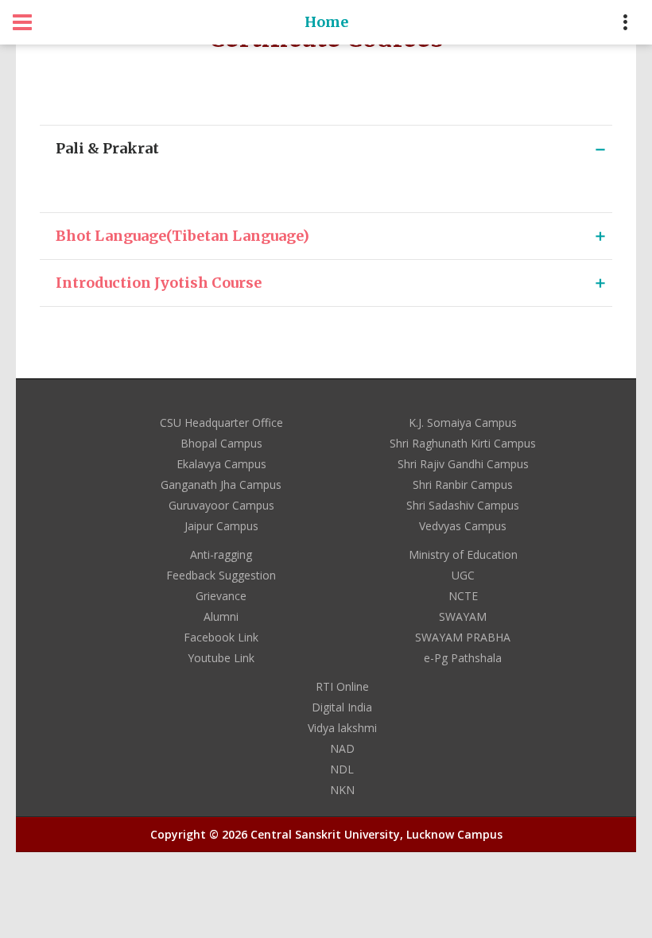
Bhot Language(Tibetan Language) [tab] (182, 236)
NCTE (463, 595)
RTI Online (342, 686)
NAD (342, 748)
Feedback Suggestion (221, 575)
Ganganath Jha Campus (221, 484)
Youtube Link (221, 657)
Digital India (342, 707)
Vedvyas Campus (462, 525)
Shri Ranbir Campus (463, 484)
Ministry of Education (463, 554)
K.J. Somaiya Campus (463, 422)
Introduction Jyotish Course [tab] (159, 282)
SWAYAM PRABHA (462, 637)
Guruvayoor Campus (221, 505)
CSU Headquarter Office (221, 422)
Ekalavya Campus (221, 463)
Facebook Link (221, 637)
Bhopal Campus (221, 443)
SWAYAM (463, 616)
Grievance (221, 595)
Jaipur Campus (221, 525)
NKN (342, 789)
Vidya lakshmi (342, 727)
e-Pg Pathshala (463, 657)
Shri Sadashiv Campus (462, 505)
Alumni (221, 616)
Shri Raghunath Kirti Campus (463, 443)
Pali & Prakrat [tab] (107, 148)
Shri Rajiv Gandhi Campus (463, 463)
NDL (342, 769)
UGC (463, 575)
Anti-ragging (221, 554)
